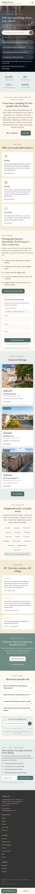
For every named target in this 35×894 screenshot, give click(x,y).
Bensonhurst (28, 541)
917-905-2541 (6, 808)
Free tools (4, 830)
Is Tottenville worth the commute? (13, 57)
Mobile (6, 324)
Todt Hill (17, 536)
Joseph (12, 3)
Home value (5, 827)
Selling (3, 818)
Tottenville (8, 532)
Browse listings (6, 68)
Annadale (7, 528)
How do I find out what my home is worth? (17, 701)
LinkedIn (4, 871)
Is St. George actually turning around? (14, 47)
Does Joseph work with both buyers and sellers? (17, 709)
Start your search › (9, 199)
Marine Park (17, 549)
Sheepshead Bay (22, 545)
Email (6, 331)
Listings (4, 824)
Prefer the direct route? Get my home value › (13, 66)
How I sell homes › (9, 173)
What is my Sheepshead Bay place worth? (15, 42)
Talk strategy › (8, 223)
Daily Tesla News (6, 845)
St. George (26, 536)
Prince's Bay (26, 528)
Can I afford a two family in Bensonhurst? (15, 52)
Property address (10, 308)
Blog (3, 854)
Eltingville (17, 532)
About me (4, 838)
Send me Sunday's (25, 778)
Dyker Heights (17, 541)
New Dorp (8, 536)
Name (6, 315)
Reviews (4, 848)
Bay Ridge (6, 541)
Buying (4, 821)
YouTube (4, 868)
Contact (4, 857)
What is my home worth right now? (14, 728)
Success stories (6, 851)
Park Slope (11, 545)
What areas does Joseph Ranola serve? (17, 695)
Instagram (4, 865)
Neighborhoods (6, 841)
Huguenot (17, 528)
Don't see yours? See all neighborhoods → (17, 554)
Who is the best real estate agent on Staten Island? (15, 687)
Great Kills (27, 532)
